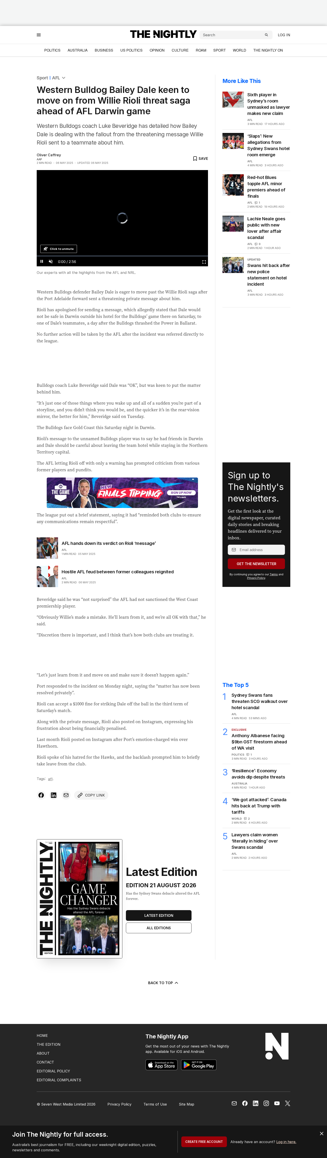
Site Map (186, 1104)
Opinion (157, 50)
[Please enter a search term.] (266, 35)
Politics (52, 50)
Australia (78, 50)
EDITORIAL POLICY (53, 1071)
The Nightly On (268, 50)
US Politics (131, 50)
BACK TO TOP (160, 983)
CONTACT (45, 1062)
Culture (180, 50)
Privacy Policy (256, 578)
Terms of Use (155, 1104)
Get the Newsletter (256, 564)
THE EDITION (49, 1044)
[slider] (122, 256)
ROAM (201, 50)
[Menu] (39, 34)
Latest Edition (158, 915)
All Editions (159, 928)
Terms (274, 574)
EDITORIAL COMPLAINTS (59, 1080)
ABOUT (43, 1053)
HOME (42, 1035)
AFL (56, 77)
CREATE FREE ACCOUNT (204, 1142)
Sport (219, 50)
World (239, 50)
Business (104, 50)
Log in (284, 35)
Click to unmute (62, 249)
